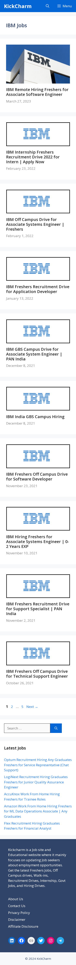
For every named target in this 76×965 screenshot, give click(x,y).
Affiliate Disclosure (23, 926)
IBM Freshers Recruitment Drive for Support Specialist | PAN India (37, 608)
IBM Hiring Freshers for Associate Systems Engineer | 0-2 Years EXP (37, 541)
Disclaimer (16, 919)
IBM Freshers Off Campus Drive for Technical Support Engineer (37, 674)
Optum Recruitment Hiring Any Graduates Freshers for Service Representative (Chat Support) (38, 764)
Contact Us (16, 905)
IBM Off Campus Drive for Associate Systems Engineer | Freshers (35, 224)
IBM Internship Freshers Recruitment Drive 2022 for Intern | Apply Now (33, 156)
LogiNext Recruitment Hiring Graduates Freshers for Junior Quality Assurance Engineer (36, 782)
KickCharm (18, 6)
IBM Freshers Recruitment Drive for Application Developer (37, 289)
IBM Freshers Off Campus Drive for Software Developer (37, 476)
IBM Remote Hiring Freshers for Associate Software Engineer (37, 92)
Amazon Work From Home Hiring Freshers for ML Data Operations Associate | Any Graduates (38, 811)
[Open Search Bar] (47, 6)
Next (32, 706)
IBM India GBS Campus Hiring (35, 416)
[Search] (56, 728)
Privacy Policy (19, 912)
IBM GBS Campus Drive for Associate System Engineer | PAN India (34, 354)
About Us (15, 899)
